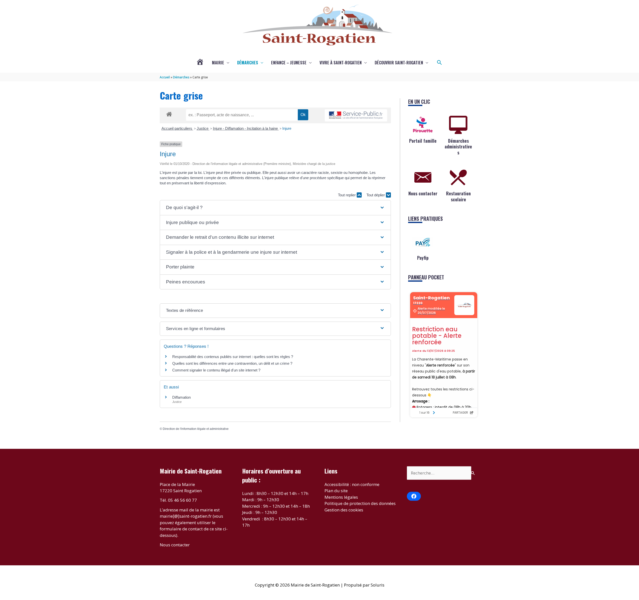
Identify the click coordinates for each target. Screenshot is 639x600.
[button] (439, 62)
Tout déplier (376, 195)
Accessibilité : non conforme (351, 484)
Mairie (218, 63)
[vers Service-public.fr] (356, 115)
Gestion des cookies (343, 510)
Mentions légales (341, 497)
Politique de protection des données (360, 503)
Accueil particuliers (177, 128)
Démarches (247, 63)
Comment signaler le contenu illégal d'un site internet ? (216, 370)
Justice (203, 128)
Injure (286, 128)
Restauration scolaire (458, 196)
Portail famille (423, 140)
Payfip (423, 257)
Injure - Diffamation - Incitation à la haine (246, 128)
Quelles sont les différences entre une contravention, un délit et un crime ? (232, 363)
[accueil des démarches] (169, 113)
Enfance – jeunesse (289, 63)
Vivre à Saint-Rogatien (341, 63)
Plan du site (336, 490)
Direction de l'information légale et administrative (196, 429)
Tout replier (347, 195)
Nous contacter (422, 193)
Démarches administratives (458, 146)
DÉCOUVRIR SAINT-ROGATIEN (399, 63)
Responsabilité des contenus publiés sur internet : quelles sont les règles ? (232, 357)
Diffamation (181, 397)
